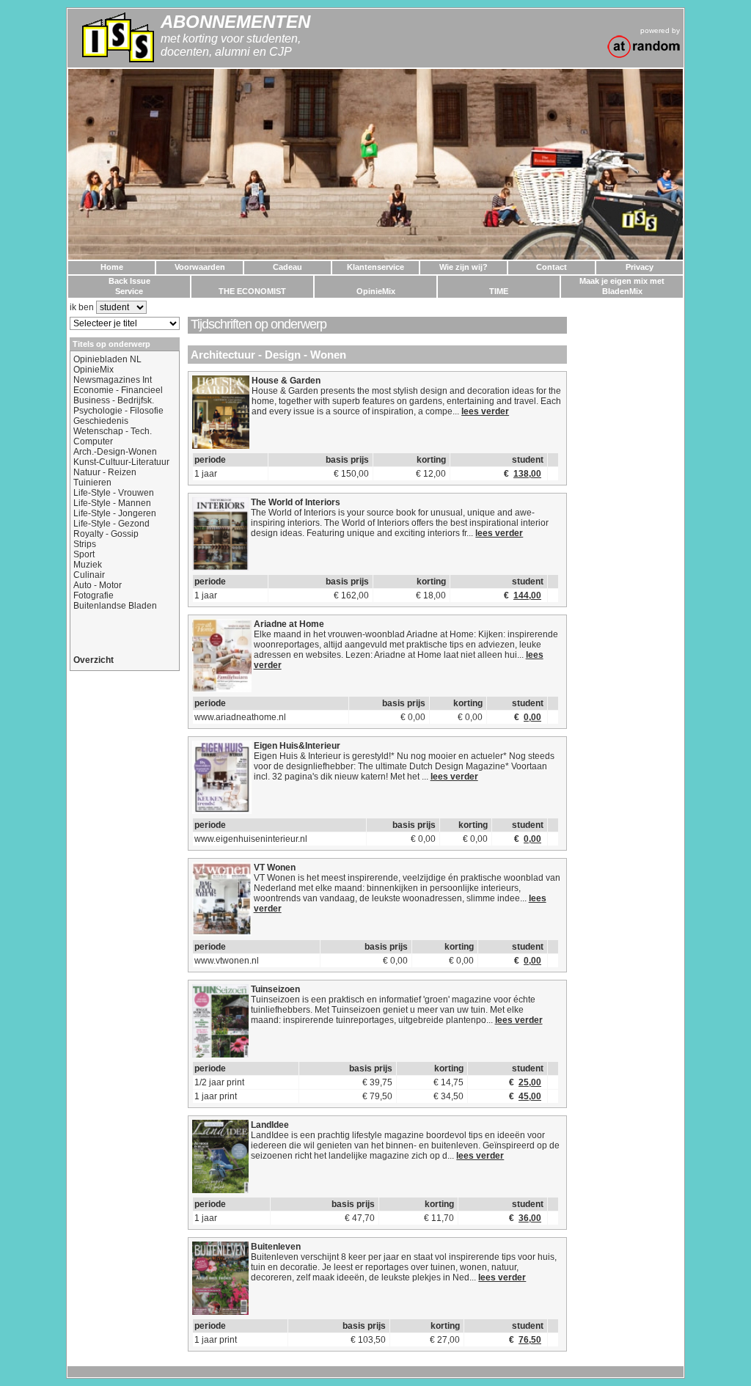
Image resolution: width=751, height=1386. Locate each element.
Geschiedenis (100, 421)
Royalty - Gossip (106, 534)
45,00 (530, 1096)
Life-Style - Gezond (111, 523)
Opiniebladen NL (107, 359)
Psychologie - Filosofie (118, 411)
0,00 (532, 717)
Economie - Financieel (118, 390)
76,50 (530, 1340)
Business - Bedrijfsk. (113, 400)
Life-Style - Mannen (112, 503)
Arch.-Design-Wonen (115, 452)
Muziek (87, 565)
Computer (93, 441)
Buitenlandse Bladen (115, 606)
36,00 (530, 1218)
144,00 (527, 595)
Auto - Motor (97, 585)
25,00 (530, 1082)
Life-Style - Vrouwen (113, 493)
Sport (84, 554)
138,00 (527, 474)
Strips (84, 544)
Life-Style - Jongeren (114, 513)
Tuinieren (92, 482)
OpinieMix (93, 369)
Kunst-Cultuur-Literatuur (121, 462)
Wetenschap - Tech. (112, 431)
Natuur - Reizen (104, 472)
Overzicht (93, 660)
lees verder (485, 411)
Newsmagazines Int (112, 380)
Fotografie (93, 595)
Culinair (89, 575)
